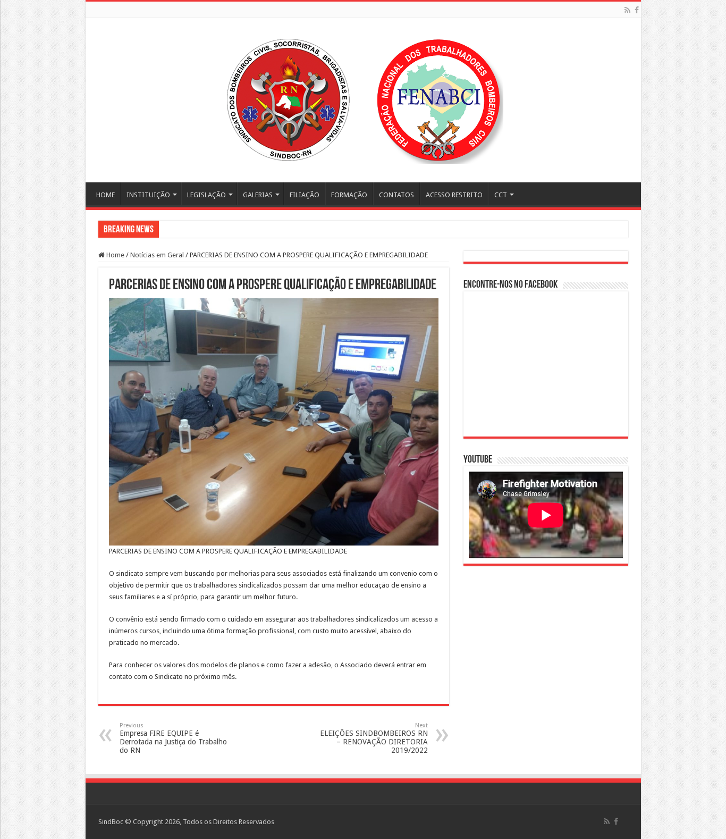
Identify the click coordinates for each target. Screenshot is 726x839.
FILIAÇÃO (304, 195)
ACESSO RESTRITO (454, 195)
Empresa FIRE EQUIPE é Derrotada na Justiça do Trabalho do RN (173, 738)
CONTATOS (396, 195)
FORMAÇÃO (349, 195)
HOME (105, 195)
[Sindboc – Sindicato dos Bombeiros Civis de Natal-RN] (363, 98)
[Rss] (627, 10)
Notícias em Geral (157, 255)
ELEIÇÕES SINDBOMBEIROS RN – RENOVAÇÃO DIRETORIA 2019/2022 (374, 738)
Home (114, 255)
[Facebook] (637, 10)
